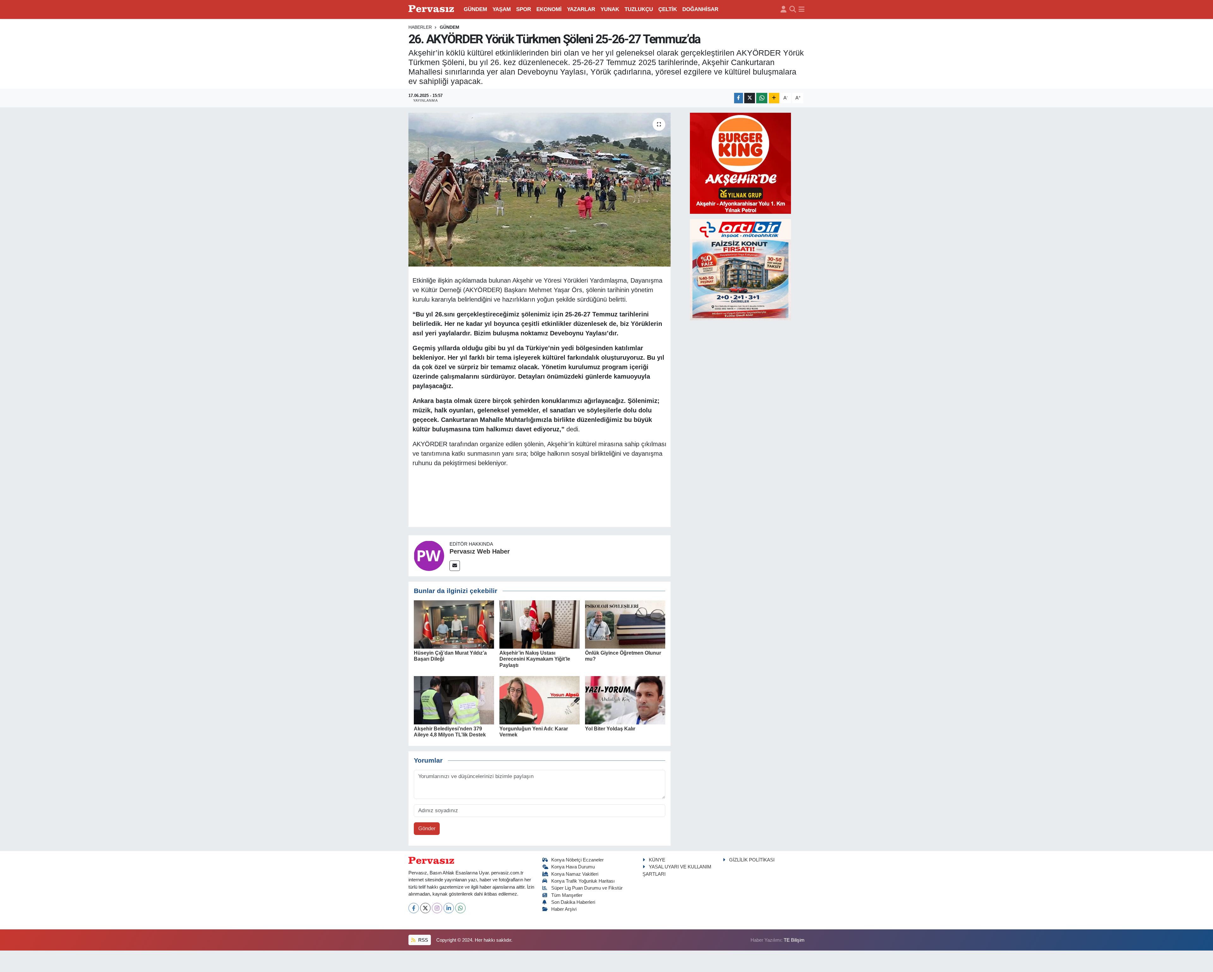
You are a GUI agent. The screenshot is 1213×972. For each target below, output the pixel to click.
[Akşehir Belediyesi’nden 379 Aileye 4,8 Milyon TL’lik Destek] (454, 700)
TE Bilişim (794, 940)
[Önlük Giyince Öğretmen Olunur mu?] (625, 624)
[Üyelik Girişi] (784, 9)
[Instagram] (437, 908)
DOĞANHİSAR (700, 9)
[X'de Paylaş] (749, 98)
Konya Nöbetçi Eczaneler (577, 859)
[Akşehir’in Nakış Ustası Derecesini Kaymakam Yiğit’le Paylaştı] (539, 624)
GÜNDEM (475, 9)
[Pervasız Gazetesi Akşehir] (432, 9)
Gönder (427, 828)
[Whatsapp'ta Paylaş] (761, 98)
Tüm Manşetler (566, 895)
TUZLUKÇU (639, 9)
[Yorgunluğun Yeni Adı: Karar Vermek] (539, 700)
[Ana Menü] (802, 9)
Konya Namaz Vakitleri (574, 874)
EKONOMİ (549, 9)
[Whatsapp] (460, 908)
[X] (425, 908)
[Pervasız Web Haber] (429, 555)
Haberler (420, 27)
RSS (422, 940)
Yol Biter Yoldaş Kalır (610, 728)
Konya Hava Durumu (573, 866)
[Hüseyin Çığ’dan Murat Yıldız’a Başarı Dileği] (454, 624)
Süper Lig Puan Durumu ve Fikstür (587, 888)
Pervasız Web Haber (480, 551)
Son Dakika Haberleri (573, 902)
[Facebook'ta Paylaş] (738, 98)
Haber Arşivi (563, 909)
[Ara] (792, 9)
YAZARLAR (581, 9)
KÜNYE (657, 859)
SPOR (523, 9)
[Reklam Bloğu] (740, 163)
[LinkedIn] (449, 908)
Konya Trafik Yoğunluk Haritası (583, 881)
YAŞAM (501, 9)
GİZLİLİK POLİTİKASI (752, 859)
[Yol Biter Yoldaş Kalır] (625, 700)
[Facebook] (413, 908)
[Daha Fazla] (774, 98)
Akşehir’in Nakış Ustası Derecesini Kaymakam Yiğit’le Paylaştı (534, 659)
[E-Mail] (455, 566)
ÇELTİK (667, 9)
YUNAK (609, 9)
